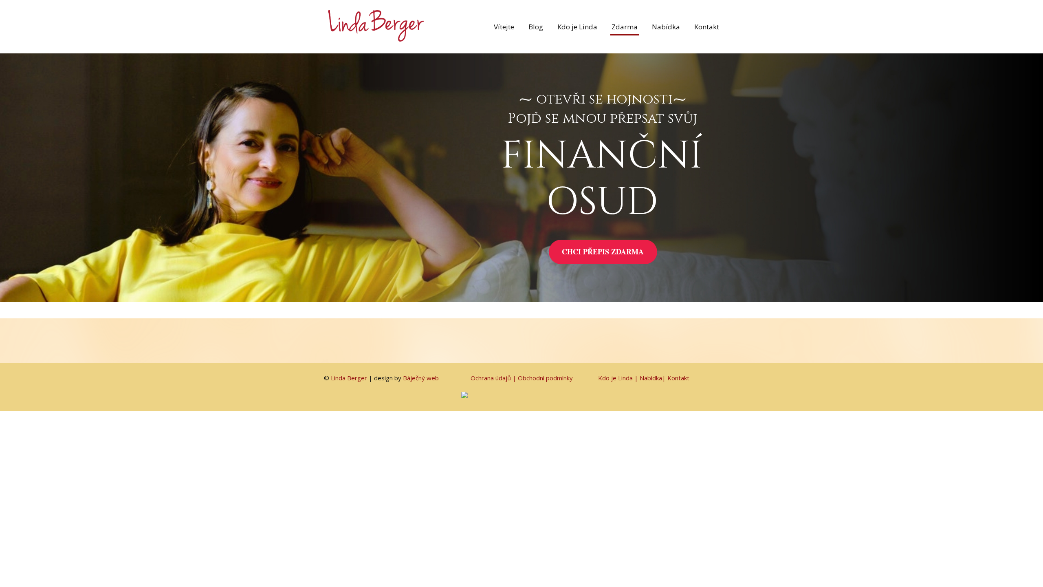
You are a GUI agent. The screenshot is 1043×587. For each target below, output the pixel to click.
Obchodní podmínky (545, 378)
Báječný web (421, 378)
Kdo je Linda (577, 26)
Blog (535, 26)
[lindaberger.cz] (375, 26)
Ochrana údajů (491, 378)
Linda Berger (348, 378)
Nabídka (666, 26)
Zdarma (625, 26)
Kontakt (706, 26)
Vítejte (504, 26)
